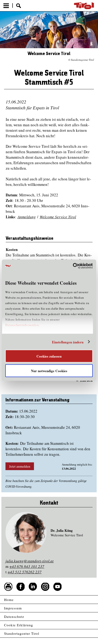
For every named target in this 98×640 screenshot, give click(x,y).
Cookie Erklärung (18, 625)
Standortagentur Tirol (21, 633)
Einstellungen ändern (68, 341)
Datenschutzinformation (22, 325)
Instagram (45, 587)
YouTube (57, 587)
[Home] (84, 5)
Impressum (13, 608)
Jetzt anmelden (19, 466)
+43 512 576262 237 (24, 571)
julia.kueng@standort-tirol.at (29, 561)
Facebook (20, 587)
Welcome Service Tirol (58, 216)
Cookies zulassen (49, 356)
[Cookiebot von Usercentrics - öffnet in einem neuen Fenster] (73, 266)
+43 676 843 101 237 (26, 566)
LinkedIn (33, 587)
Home (9, 599)
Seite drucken (8, 587)
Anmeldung (27, 216)
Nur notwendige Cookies (49, 370)
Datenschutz (14, 616)
